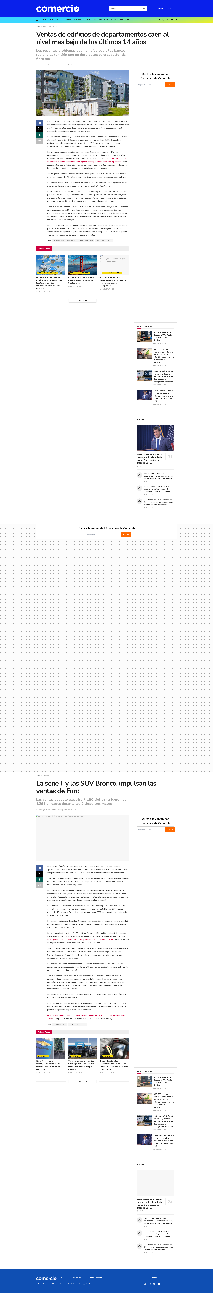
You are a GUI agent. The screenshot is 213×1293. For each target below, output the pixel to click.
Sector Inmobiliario (85, 241)
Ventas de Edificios (104, 241)
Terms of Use (65, 1284)
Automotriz (46, 776)
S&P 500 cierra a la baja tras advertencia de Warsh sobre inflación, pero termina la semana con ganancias (163, 356)
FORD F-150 (81, 1024)
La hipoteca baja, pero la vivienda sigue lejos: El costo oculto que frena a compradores (113, 281)
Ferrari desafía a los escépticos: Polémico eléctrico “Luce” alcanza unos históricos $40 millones (114, 1065)
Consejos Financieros (111, 273)
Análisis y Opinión (107, 20)
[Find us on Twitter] (168, 20)
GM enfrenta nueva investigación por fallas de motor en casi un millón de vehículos (48, 1065)
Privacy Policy (78, 1284)
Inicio (44, 20)
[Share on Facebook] (39, 123)
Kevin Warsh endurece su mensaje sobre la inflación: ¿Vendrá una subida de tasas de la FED (163, 396)
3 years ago (40, 65)
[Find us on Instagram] (163, 20)
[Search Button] (144, 8)
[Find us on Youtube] (172, 20)
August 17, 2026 (107, 289)
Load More (82, 301)
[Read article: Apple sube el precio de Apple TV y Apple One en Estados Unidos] (144, 336)
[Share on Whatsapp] (39, 135)
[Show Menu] (37, 20)
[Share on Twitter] (39, 129)
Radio (69, 20)
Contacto (89, 1284)
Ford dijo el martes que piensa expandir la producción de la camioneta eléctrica (80, 939)
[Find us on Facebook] (176, 20)
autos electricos (59, 1024)
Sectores (124, 20)
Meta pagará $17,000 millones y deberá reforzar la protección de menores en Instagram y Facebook (163, 376)
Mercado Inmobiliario (49, 27)
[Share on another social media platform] (39, 141)
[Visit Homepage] (59, 8)
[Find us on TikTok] (159, 20)
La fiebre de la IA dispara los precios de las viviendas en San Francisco (81, 280)
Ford (71, 1024)
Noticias (90, 20)
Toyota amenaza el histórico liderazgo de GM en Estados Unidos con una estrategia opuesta (81, 1065)
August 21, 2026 (43, 292)
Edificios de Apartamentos (64, 241)
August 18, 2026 (75, 286)
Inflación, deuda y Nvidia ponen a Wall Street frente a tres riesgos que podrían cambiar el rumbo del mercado (159, 502)
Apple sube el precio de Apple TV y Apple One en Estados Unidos (162, 336)
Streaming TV (56, 20)
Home (38, 27)
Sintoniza (79, 20)
